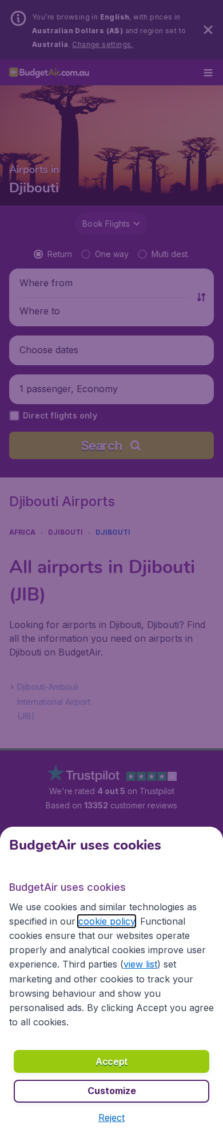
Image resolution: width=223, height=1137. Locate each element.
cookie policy (106, 921)
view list (140, 964)
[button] (111, 1117)
